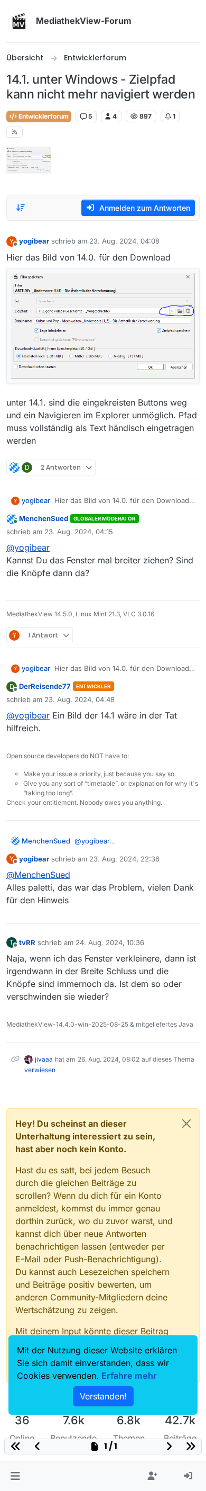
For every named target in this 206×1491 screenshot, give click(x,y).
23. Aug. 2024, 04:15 (78, 531)
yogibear (34, 241)
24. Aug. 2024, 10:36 (110, 942)
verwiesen (39, 1070)
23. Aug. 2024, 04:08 (124, 241)
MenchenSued (43, 518)
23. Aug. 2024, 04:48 (79, 699)
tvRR (27, 942)
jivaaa (44, 1059)
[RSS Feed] (14, 132)
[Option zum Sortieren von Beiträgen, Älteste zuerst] (20, 207)
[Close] (186, 1123)
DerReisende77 (45, 686)
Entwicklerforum (43, 116)
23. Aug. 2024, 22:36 (124, 859)
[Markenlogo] (19, 21)
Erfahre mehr (129, 1375)
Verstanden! (103, 1396)
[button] (15, 1476)
